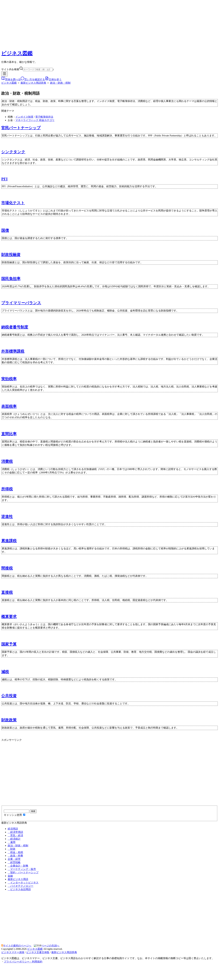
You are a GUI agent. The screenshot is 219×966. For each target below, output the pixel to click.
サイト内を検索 (10, 69)
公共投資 (9, 696)
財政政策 (9, 720)
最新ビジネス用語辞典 (33, 82)
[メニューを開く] (4, 73)
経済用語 (13, 828)
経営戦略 (14, 862)
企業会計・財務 (18, 865)
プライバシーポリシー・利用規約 (23, 961)
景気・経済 (15, 835)
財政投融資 (11, 254)
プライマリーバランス (21, 303)
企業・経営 (14, 859)
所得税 (7, 489)
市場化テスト (13, 203)
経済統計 (14, 838)
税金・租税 (15, 852)
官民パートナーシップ (21, 128)
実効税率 (9, 379)
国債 (5, 230)
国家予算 (9, 644)
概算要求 (9, 616)
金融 (10, 875)
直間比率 (9, 434)
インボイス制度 (24, 116)
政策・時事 (15, 855)
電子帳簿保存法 (44, 116)
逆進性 (7, 516)
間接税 (7, 568)
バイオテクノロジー (20, 886)
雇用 (11, 842)
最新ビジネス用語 (18, 879)
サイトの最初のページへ (17, 945)
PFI (4, 179)
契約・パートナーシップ (23, 872)
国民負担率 (11, 279)
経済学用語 (15, 832)
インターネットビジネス (23, 882)
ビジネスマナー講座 (12, 952)
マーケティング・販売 (22, 869)
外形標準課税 (12, 351)
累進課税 (9, 541)
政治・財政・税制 (60, 82)
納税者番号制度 (14, 327)
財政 (11, 849)
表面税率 (9, 406)
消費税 (7, 461)
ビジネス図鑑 (17, 53)
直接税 (7, 592)
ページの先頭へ (50, 945)
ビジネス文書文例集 (37, 952)
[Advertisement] (109, 24)
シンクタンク (13, 152)
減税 (5, 672)
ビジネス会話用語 (19, 889)
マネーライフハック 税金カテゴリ (35, 120)
